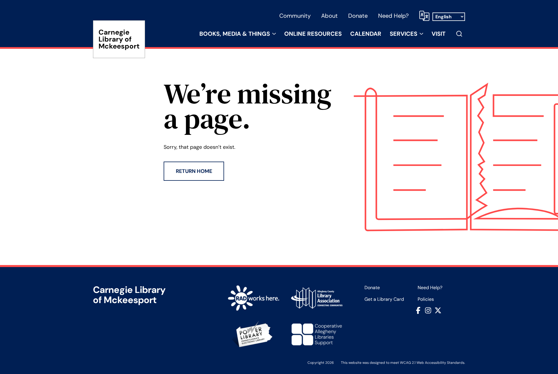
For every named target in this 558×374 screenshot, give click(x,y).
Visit (439, 33)
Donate (358, 15)
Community (295, 15)
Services (403, 33)
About (329, 15)
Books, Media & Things (234, 33)
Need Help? (393, 15)
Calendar (365, 33)
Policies (426, 299)
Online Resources (313, 33)
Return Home (194, 171)
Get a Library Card (384, 299)
